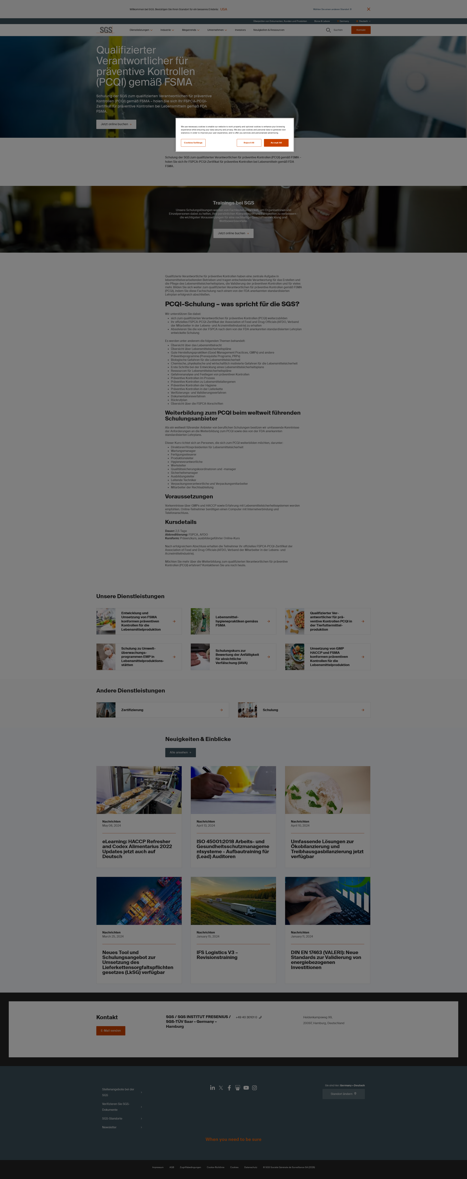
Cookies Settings (193, 142)
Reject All (249, 142)
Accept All (276, 142)
